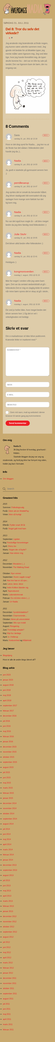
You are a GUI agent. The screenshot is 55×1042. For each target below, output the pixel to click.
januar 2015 (8, 798)
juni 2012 (7, 947)
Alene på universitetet (20, 619)
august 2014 (8, 824)
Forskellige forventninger (17, 542)
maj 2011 (7, 1014)
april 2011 (7, 1019)
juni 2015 (7, 777)
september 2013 (10, 870)
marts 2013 (8, 901)
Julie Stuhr (20, 234)
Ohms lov (12, 546)
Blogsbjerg (7, 655)
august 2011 (8, 998)
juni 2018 (7, 690)
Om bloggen (8, 479)
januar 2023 (8, 680)
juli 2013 (6, 880)
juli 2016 (6, 721)
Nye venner (16, 573)
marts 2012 (8, 962)
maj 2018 (7, 695)
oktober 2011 (8, 988)
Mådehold (27, 640)
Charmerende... (20, 615)
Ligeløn (16, 539)
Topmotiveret (13, 591)
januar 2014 (8, 860)
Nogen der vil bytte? (17, 549)
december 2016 (9, 716)
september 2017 (10, 705)
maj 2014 (7, 839)
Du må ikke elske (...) (20, 598)
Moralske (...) (19, 564)
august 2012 (8, 937)
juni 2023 (7, 675)
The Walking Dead (21, 567)
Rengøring (14, 626)
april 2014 (7, 844)
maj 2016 (7, 731)
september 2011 (10, 993)
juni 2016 (7, 726)
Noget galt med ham (17, 528)
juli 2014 (6, 829)
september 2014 (10, 819)
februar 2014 (8, 854)
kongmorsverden (24, 271)
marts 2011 (8, 1024)
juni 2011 (6, 1009)
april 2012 (7, 957)
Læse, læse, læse (15, 584)
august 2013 (8, 875)
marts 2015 (8, 788)
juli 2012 (6, 942)
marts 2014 (8, 849)
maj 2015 (7, 783)
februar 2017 (8, 711)
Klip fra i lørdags (14, 633)
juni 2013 (7, 885)
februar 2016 (8, 736)
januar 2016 (8, 741)
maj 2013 (7, 890)
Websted (11, 405)
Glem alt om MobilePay (19, 511)
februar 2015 (8, 793)
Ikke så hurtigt (15, 514)
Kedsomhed (14, 640)
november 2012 (9, 921)
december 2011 (9, 978)
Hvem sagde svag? (22, 577)
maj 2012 (7, 952)
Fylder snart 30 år (17, 525)
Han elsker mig (16, 553)
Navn (9, 385)
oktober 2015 (8, 757)
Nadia (17, 160)
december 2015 (9, 747)
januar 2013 (8, 911)
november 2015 (9, 752)
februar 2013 (8, 906)
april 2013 (7, 896)
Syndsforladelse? (20, 612)
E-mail (10, 395)
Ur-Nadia (14, 601)
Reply (46, 135)
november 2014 (9, 808)
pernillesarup (21, 182)
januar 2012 (8, 973)
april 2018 (7, 700)
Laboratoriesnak (16, 594)
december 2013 (9, 865)
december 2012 (9, 916)
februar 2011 (8, 1029)
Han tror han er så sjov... (17, 580)
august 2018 (8, 685)
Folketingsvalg (17, 507)
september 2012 (10, 932)
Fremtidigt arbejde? (15, 630)
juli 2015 (6, 772)
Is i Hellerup (13, 637)
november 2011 (9, 983)
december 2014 (9, 803)
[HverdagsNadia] (27, 14)
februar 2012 (8, 968)
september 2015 (10, 762)
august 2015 (8, 767)
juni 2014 (7, 834)
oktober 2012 (8, 926)
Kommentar (13, 350)
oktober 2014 (8, 813)
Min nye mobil (19, 623)
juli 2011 (6, 1004)
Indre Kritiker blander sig (17, 587)
